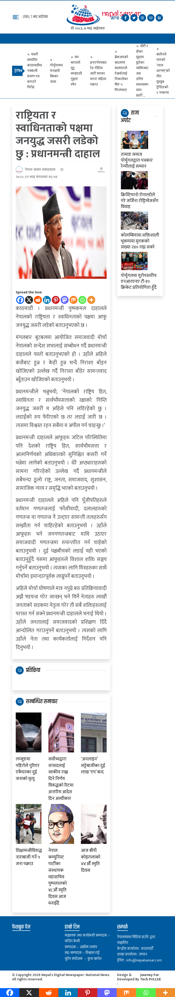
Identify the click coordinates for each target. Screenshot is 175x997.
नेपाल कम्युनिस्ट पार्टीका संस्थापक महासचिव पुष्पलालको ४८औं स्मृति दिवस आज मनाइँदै (57, 876)
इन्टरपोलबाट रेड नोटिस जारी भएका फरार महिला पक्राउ (98, 73)
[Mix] (73, 300)
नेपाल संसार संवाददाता (40, 170)
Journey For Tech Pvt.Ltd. (150, 977)
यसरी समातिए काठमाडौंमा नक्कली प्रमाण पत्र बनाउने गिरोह (34, 71)
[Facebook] (20, 300)
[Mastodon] (65, 300)
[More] (91, 300)
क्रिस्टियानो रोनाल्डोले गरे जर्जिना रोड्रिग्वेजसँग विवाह (139, 200)
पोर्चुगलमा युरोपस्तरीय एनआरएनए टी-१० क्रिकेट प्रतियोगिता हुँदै (139, 281)
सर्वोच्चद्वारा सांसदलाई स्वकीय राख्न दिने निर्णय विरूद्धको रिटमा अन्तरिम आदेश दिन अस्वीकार (60, 779)
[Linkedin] (47, 300)
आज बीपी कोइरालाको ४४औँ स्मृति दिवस (90, 860)
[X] (29, 300)
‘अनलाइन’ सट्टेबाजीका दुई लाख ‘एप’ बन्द (93, 765)
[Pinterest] (56, 300)
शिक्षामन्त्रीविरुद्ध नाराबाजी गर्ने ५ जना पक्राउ (28, 857)
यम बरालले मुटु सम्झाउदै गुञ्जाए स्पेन (76, 71)
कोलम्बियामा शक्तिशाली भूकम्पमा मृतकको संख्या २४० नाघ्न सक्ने (140, 240)
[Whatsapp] (82, 300)
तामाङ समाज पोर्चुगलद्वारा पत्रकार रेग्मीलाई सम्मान (137, 160)
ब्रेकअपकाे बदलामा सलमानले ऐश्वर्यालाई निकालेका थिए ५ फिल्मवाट (121, 73)
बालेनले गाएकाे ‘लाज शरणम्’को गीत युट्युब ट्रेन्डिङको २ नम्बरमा (163, 73)
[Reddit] (38, 300)
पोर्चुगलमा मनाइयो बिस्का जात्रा (56, 73)
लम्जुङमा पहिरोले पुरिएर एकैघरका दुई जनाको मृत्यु (27, 769)
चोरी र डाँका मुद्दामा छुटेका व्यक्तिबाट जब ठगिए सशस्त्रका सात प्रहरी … (142, 71)
